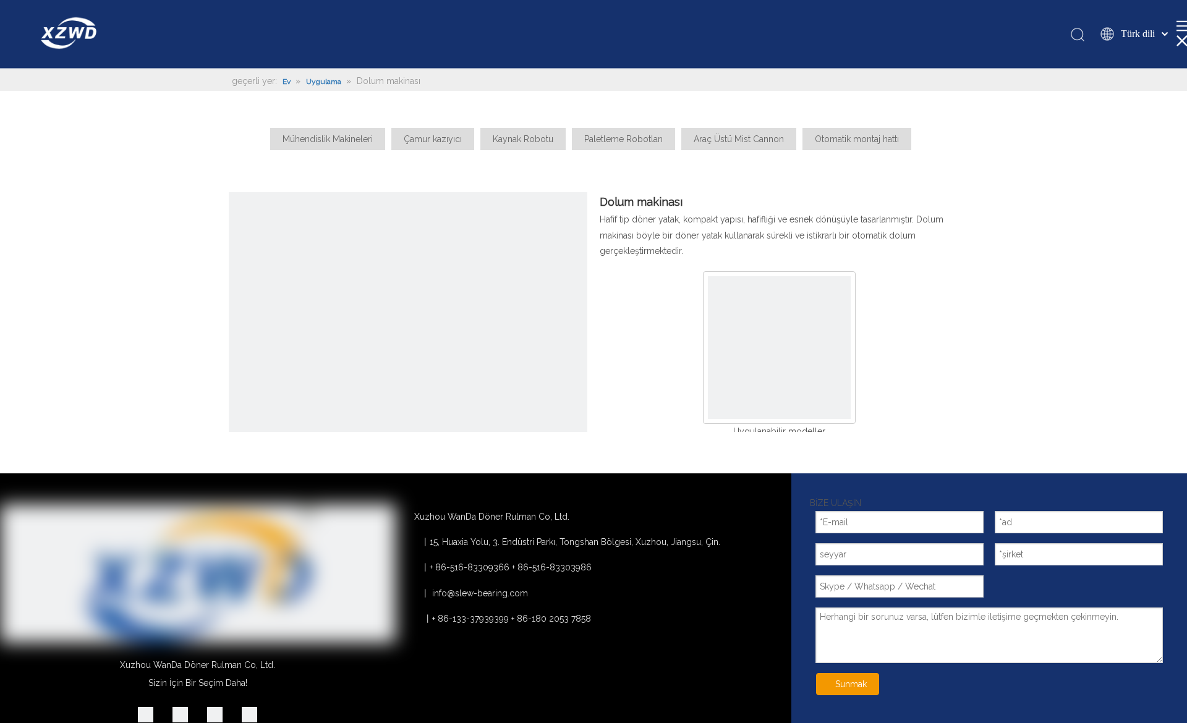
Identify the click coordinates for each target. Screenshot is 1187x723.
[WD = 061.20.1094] (779, 347)
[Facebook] (249, 715)
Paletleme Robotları (623, 139)
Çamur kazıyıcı (433, 139)
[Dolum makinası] (408, 371)
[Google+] (180, 715)
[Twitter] (215, 715)
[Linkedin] (145, 715)
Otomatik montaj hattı (857, 139)
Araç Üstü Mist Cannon (739, 139)
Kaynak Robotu (523, 139)
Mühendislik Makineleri (328, 139)
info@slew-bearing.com (480, 593)
